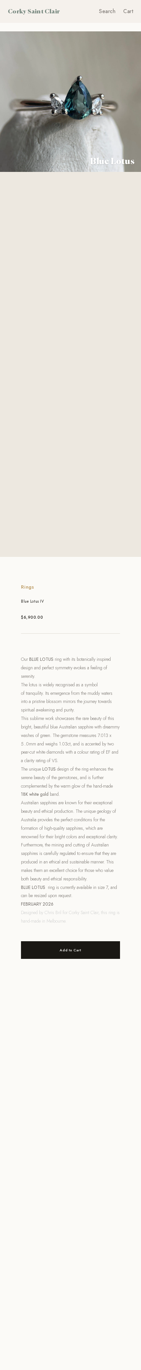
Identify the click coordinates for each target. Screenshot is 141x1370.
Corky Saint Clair (34, 11)
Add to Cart (70, 950)
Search (107, 11)
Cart (128, 11)
